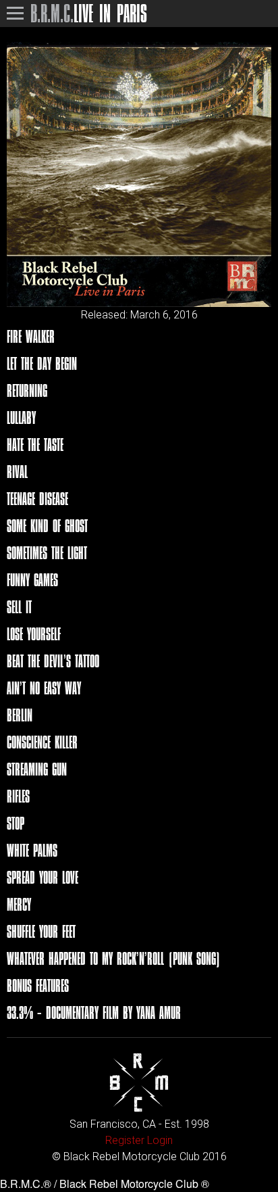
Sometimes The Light (47, 553)
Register (124, 1140)
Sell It (19, 607)
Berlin (19, 715)
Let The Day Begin (42, 363)
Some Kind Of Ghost (47, 525)
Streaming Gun (37, 769)
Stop (15, 823)
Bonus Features (38, 985)
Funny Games (32, 580)
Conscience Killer (42, 742)
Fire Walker (31, 336)
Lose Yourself (34, 634)
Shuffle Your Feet (41, 931)
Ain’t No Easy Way (44, 688)
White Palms (32, 850)
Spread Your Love (42, 877)
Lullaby (21, 417)
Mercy (19, 904)
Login (160, 1140)
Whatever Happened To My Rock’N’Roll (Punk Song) (114, 958)
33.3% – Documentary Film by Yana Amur (94, 1012)
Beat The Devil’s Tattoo (53, 661)
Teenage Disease (37, 498)
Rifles (18, 796)
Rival (17, 471)
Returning (27, 390)
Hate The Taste (35, 444)
